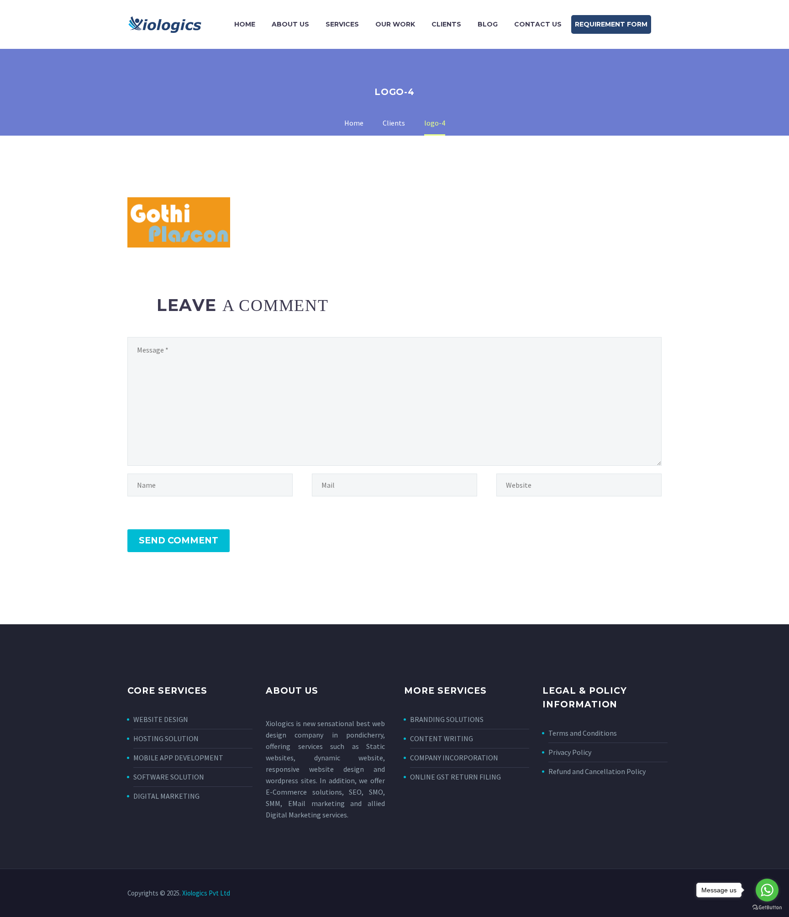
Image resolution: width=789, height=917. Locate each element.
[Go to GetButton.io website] (767, 908)
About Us (290, 24)
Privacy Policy (569, 752)
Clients (446, 24)
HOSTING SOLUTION (166, 738)
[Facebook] (623, 893)
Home (244, 24)
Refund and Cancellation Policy (597, 771)
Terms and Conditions (582, 733)
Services (342, 24)
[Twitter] (635, 893)
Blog (488, 24)
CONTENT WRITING (441, 738)
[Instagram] (647, 893)
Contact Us (538, 24)
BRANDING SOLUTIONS (447, 719)
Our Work (395, 24)
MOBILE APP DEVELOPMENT (178, 757)
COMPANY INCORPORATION (454, 757)
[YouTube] (659, 893)
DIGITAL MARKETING (166, 796)
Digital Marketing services (306, 814)
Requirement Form (611, 24)
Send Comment (178, 540)
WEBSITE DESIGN (160, 719)
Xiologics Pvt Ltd (206, 893)
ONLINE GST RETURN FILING (455, 776)
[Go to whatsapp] (767, 890)
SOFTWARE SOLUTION (168, 776)
